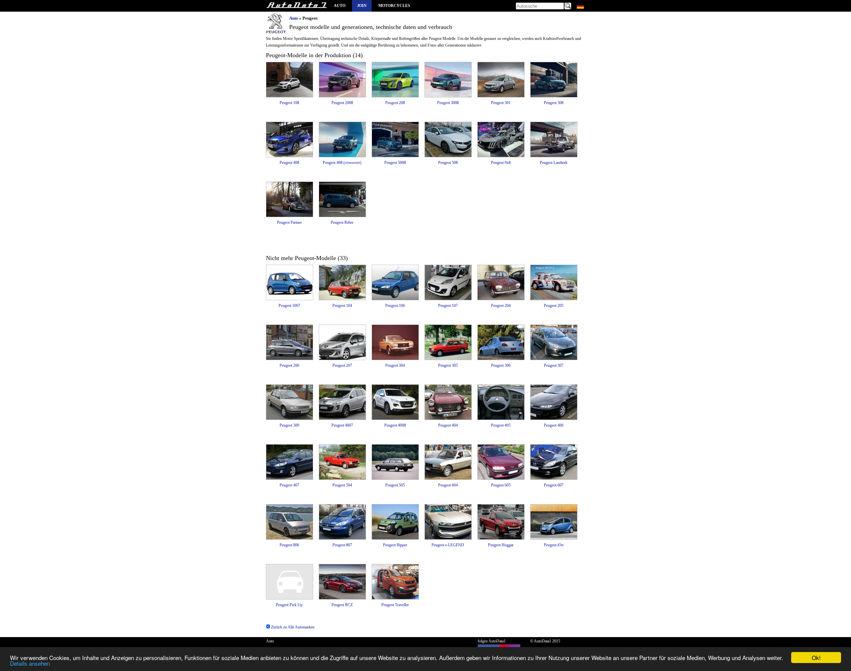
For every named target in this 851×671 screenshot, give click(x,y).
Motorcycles (394, 5)
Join (362, 5)
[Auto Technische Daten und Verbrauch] (296, 5)
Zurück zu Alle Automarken (292, 627)
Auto (339, 5)
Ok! (816, 657)
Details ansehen (30, 663)
